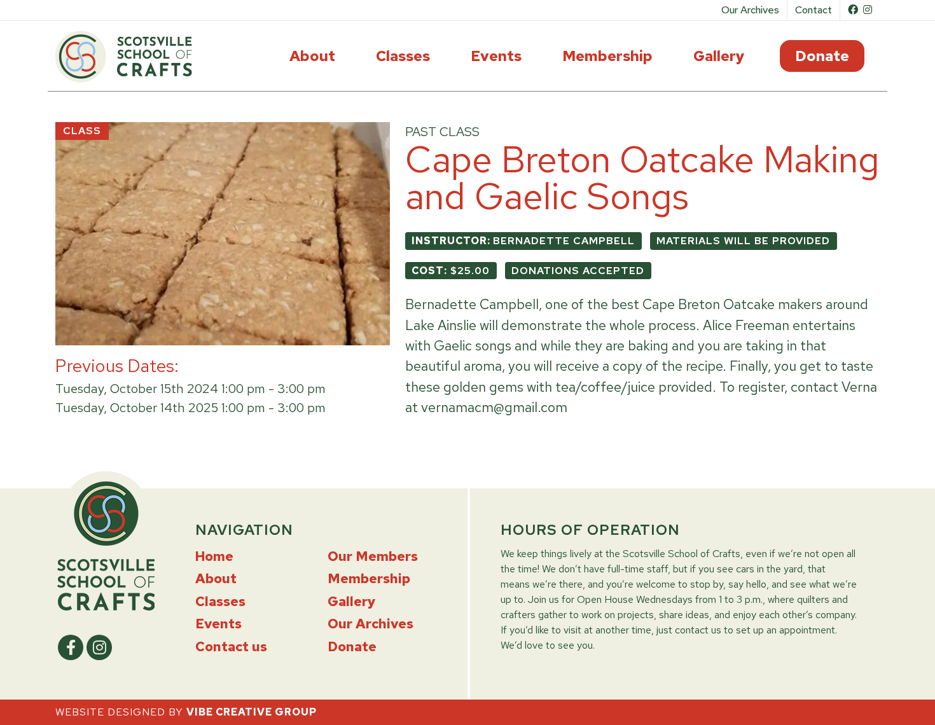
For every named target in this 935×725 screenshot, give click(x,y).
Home (214, 556)
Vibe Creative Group (251, 712)
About (312, 56)
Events (496, 56)
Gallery (718, 56)
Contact (813, 10)
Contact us (231, 646)
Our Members (373, 556)
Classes (403, 56)
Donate (829, 56)
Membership (607, 56)
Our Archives (750, 10)
